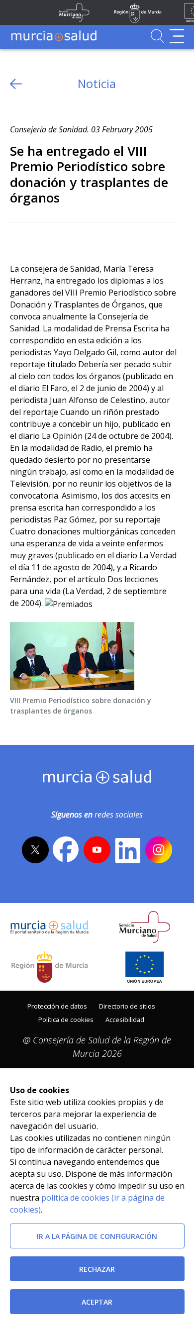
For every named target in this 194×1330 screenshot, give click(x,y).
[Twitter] (17, 238)
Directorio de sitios (127, 1006)
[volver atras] (16, 84)
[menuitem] (57, 1005)
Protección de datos (57, 1006)
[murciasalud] (97, 779)
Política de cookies (66, 1019)
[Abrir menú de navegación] (177, 36)
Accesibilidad (124, 1019)
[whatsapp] (56, 238)
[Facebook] (36, 238)
